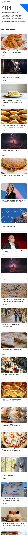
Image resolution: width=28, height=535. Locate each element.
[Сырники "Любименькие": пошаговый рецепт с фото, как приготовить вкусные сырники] (14, 45)
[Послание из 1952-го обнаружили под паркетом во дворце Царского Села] (14, 294)
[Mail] (5, 2)
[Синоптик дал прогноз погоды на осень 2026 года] (14, 319)
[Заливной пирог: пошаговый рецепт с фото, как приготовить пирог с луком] (14, 170)
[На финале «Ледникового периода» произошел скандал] (14, 219)
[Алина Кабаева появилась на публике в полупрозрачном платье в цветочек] (14, 195)
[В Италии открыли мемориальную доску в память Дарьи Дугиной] (14, 493)
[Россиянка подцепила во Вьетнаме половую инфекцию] (14, 468)
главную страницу (19, 21)
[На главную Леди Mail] (8, 2)
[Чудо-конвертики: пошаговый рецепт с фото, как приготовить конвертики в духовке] (14, 120)
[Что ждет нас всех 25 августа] (14, 145)
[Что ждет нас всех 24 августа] (14, 269)
